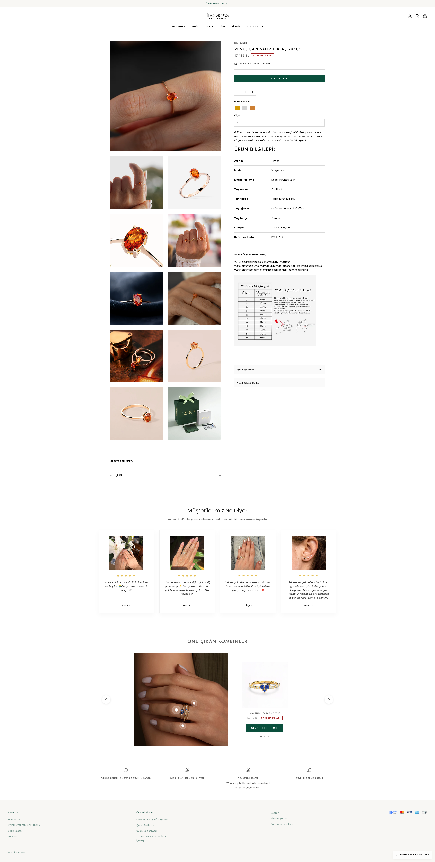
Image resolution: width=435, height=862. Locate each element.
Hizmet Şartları (279, 818)
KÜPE (222, 26)
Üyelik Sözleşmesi (146, 831)
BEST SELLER (178, 26)
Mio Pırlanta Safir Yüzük (265, 713)
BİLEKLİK (236, 26)
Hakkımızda (14, 819)
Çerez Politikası (145, 825)
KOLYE (209, 26)
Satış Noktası (15, 831)
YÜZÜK (195, 26)
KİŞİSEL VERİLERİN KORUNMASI (24, 825)
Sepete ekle (279, 78)
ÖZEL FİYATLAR (255, 26)
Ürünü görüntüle (264, 728)
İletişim (12, 836)
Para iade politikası (282, 824)
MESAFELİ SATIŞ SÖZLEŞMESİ (152, 819)
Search (275, 813)
